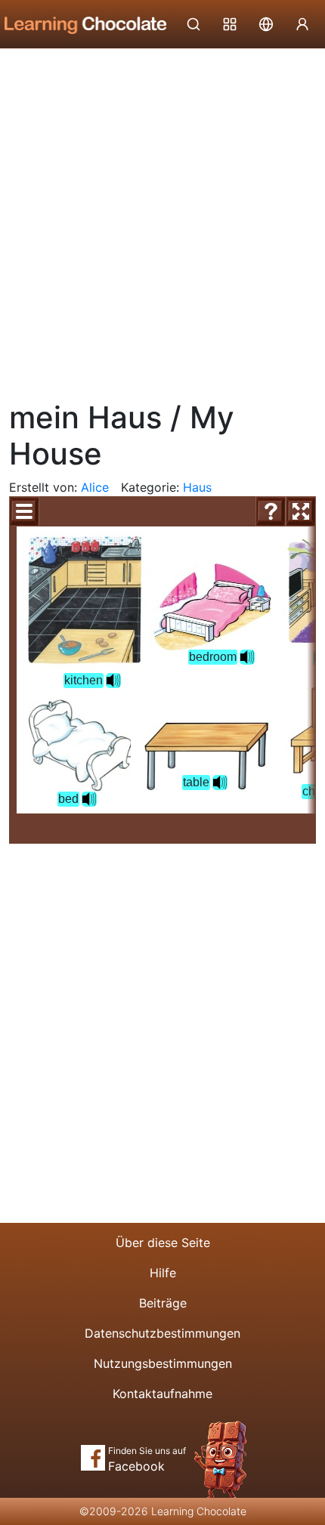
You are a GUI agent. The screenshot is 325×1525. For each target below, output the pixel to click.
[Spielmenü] (24, 511)
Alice (95, 487)
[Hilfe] (270, 511)
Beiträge (163, 1302)
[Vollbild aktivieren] (301, 511)
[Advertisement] (162, 219)
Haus (197, 487)
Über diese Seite (163, 1242)
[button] (113, 680)
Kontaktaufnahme (162, 1393)
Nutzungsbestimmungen (163, 1363)
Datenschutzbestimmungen (162, 1333)
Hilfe (163, 1272)
